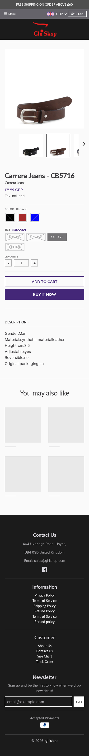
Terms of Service (44, 601)
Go (79, 702)
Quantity (11, 256)
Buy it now (44, 294)
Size (15, 229)
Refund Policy (44, 611)
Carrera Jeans (15, 182)
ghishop (51, 741)
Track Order (44, 662)
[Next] (84, 144)
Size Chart (44, 656)
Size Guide (19, 229)
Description (16, 322)
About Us (45, 646)
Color (15, 208)
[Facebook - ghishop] (44, 569)
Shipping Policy (44, 606)
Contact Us (44, 651)
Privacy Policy (45, 595)
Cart (79, 14)
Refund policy (44, 622)
